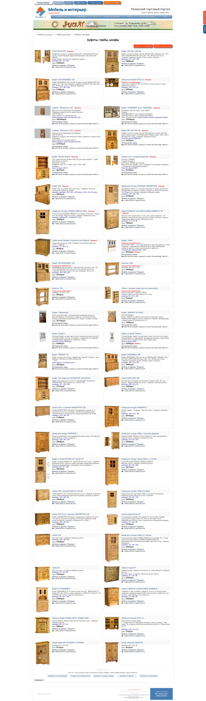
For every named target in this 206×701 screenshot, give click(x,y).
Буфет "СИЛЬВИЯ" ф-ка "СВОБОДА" (136, 108)
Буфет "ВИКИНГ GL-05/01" (132, 312)
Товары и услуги (62, 17)
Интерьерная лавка (60, 122)
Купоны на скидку (112, 3)
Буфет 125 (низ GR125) (131, 51)
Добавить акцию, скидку (104, 676)
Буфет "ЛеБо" (127, 240)
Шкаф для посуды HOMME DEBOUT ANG (69, 211)
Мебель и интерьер (67, 9)
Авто (95, 17)
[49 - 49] (105, 669)
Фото (55, 361)
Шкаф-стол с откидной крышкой (134, 157)
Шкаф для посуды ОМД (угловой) (135, 491)
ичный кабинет (43, 3)
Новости (58, 3)
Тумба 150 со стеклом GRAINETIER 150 (69, 407)
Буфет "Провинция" (60, 312)
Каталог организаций (111, 17)
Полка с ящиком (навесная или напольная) (139, 288)
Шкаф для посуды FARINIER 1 (65, 433)
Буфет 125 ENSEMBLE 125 (63, 79)
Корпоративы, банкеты (147, 17)
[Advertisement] (52, 685)
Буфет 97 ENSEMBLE (61, 589)
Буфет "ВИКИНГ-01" (60, 354)
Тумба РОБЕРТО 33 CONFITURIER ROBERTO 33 (142, 211)
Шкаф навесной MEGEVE (132, 642)
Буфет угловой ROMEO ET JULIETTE (68, 459)
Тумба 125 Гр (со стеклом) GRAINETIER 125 (70, 514)
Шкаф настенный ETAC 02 (132, 79)
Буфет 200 (56, 186)
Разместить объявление (143, 46)
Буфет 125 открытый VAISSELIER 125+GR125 (71, 378)
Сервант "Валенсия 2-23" (62, 130)
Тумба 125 (56, 535)
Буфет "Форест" (58, 333)
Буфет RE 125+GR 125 (130, 130)
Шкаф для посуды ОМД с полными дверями (140, 433)
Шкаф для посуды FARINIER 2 (134, 407)
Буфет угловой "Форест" (131, 333)
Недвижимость (81, 17)
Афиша (68, 3)
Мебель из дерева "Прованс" (63, 65)
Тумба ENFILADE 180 (130, 378)
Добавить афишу (126, 676)
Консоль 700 (57, 288)
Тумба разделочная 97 (130, 514)
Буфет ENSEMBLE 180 (130, 354)
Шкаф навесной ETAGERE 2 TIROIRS (68, 642)
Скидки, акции (95, 3)
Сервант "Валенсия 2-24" (62, 108)
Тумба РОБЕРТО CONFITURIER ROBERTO (139, 589)
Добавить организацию (162, 46)
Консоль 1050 (127, 263)
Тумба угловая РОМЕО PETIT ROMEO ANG (70, 618)
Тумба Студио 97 (128, 568)
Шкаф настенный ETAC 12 (132, 618)
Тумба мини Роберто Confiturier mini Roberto (70, 240)
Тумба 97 (56, 568)
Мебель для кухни (45, 34)
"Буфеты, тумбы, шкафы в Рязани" (114, 672)
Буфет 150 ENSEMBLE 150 (63, 263)
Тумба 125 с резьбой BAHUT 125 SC (67, 491)
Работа (129, 17)
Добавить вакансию (149, 676)
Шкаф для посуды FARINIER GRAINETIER (139, 186)
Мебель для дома (64, 34)
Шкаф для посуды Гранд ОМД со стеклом (139, 459)
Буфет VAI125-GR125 (61, 157)
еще (165, 17)
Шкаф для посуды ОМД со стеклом (136, 535)
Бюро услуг (80, 3)
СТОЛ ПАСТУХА (59, 51)
